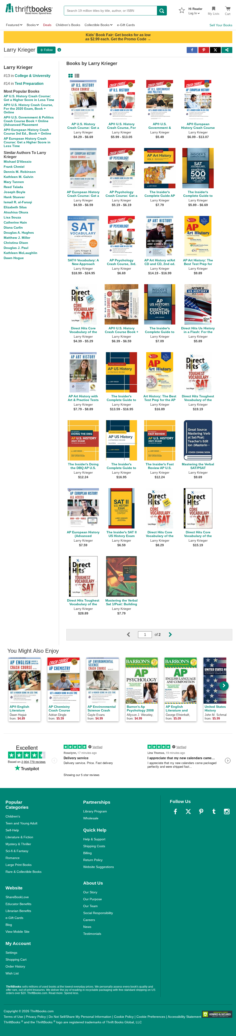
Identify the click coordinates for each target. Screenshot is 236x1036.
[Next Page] (167, 634)
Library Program (95, 811)
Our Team (90, 906)
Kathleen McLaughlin (20, 253)
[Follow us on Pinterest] (201, 811)
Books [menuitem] (31, 25)
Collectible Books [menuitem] (97, 25)
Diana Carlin (13, 227)
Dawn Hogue (14, 258)
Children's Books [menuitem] (68, 25)
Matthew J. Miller (17, 237)
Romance (13, 858)
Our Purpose (92, 899)
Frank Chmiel (14, 166)
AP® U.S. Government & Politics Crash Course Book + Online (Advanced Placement (29, 121)
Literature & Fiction (19, 837)
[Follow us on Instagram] (226, 811)
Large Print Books (19, 865)
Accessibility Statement (184, 1016)
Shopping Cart (16, 959)
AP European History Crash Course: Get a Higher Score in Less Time (27, 142)
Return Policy (93, 860)
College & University (32, 76)
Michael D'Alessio (18, 161)
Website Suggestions (98, 867)
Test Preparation (29, 84)
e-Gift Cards (14, 918)
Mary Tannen (14, 182)
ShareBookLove (17, 897)
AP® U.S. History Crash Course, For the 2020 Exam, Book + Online (28, 108)
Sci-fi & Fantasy (17, 851)
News (87, 927)
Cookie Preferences (150, 1016)
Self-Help (12, 830)
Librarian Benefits (18, 911)
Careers (89, 920)
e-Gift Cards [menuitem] (126, 25)
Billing (87, 853)
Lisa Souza (12, 217)
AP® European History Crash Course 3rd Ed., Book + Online (27, 131)
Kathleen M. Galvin (18, 177)
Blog (9, 925)
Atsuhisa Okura (16, 212)
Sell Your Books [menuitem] (220, 25)
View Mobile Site (18, 931)
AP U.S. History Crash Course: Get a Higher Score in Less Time (29, 98)
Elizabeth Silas (15, 207)
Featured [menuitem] (12, 25)
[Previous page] (132, 634)
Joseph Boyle (14, 192)
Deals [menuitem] (47, 25)
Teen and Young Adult (21, 823)
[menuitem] (195, 9)
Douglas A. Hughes (19, 232)
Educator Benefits (18, 904)
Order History (15, 966)
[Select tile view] (76, 76)
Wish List (12, 973)
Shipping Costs (94, 846)
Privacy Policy (36, 1016)
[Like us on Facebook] (175, 811)
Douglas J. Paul (16, 248)
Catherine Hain (15, 222)
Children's (13, 816)
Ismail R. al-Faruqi (18, 202)
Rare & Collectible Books (23, 872)
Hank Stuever (14, 197)
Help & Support (94, 839)
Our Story (90, 892)
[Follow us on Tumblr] (213, 811)
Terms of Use (13, 1016)
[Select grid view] (69, 76)
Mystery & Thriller (18, 844)
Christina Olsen (16, 243)
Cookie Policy (124, 1016)
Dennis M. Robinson (20, 172)
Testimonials (92, 934)
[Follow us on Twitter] (188, 811)
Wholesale (90, 818)
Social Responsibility (98, 913)
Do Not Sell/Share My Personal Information (80, 1016)
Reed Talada (13, 187)
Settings (11, 952)
